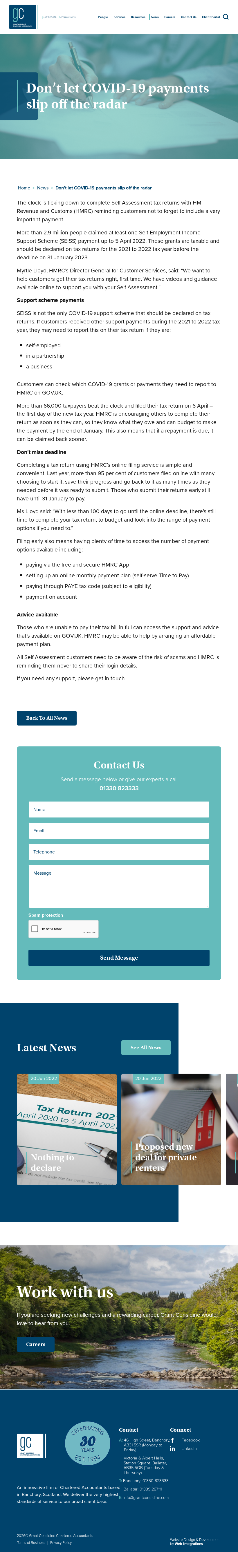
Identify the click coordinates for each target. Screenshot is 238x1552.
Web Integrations (189, 1543)
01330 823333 (119, 788)
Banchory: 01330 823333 (144, 1480)
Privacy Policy (61, 1542)
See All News (146, 1047)
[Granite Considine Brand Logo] (36, 1446)
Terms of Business (31, 1542)
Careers (35, 1344)
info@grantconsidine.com (144, 1497)
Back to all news (46, 718)
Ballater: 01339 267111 (143, 1489)
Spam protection (45, 915)
